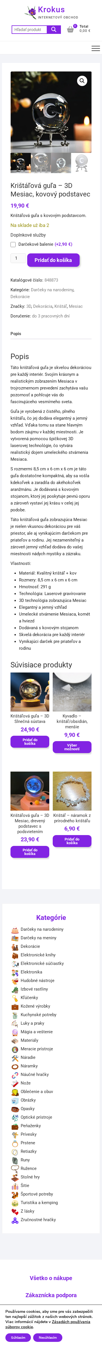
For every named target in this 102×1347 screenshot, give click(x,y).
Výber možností (72, 747)
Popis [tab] (15, 333)
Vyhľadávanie (54, 29)
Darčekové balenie (45, 244)
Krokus (51, 9)
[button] (82, 81)
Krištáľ (60, 306)
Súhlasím (18, 1337)
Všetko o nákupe (51, 1278)
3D (28, 306)
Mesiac (76, 306)
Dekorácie (20, 296)
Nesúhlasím (48, 1337)
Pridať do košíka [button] (30, 742)
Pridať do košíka (53, 260)
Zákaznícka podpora (51, 1295)
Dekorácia (42, 306)
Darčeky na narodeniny (52, 289)
